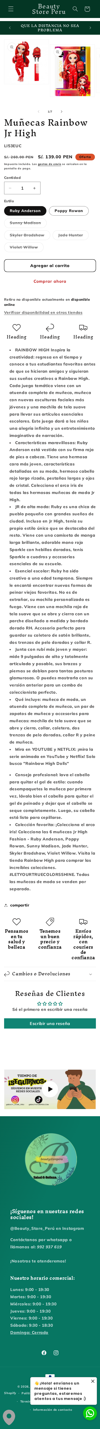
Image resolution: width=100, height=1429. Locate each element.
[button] (11, 9)
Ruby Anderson (25, 210)
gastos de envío (49, 164)
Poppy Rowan (69, 210)
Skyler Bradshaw (30, 236)
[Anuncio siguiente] (90, 28)
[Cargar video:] (50, 1089)
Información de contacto (52, 1410)
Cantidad (12, 177)
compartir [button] (19, 905)
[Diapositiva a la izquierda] (38, 111)
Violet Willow (27, 248)
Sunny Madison (28, 224)
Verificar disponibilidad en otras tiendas (43, 312)
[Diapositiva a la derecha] (61, 111)
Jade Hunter (73, 236)
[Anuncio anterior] (9, 28)
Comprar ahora (50, 281)
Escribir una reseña (50, 1023)
